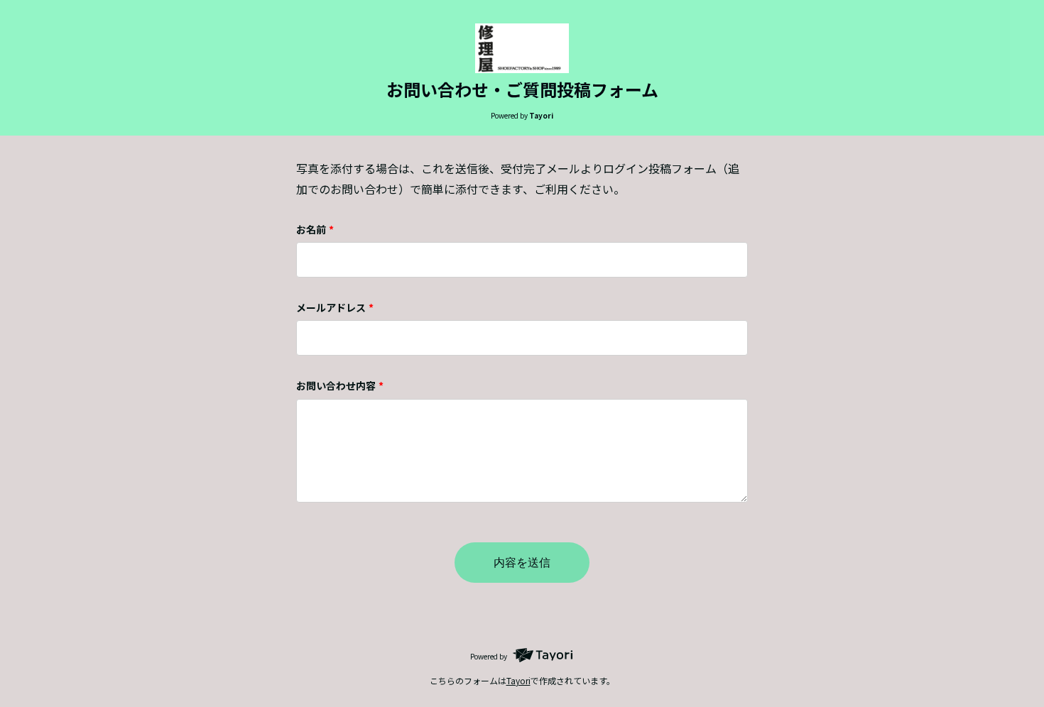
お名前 (315, 229)
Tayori (518, 680)
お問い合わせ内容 (340, 385)
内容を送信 (522, 563)
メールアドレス (335, 307)
